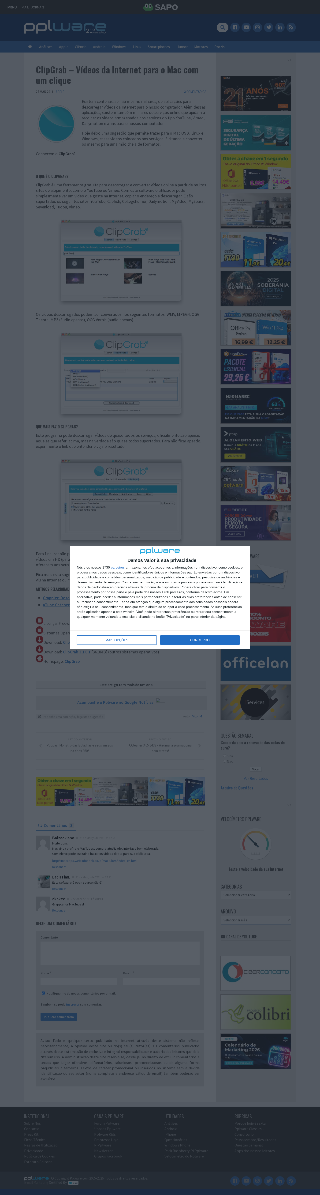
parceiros (118, 567)
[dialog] (160, 597)
